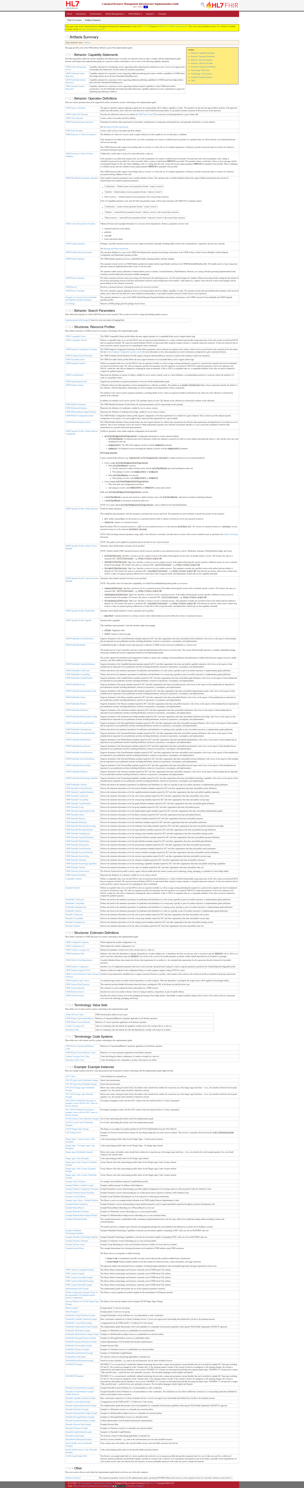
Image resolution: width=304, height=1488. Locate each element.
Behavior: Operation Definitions (203, 56)
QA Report (92, 1486)
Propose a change (135, 1486)
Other (193, 80)
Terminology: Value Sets (200, 70)
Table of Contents (79, 1486)
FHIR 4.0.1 (149, 1483)
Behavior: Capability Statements (203, 53)
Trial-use (87, 42)
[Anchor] (100, 36)
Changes (162, 13)
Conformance (95, 13)
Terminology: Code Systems (201, 74)
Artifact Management (114, 13)
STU (145, 26)
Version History (103, 1486)
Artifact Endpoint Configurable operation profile (124, 352)
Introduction (81, 13)
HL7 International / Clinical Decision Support (95, 1483)
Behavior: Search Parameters (201, 60)
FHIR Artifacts (134, 13)
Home (69, 13)
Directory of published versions (90, 29)
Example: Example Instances (201, 77)
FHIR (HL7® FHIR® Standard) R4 (172, 26)
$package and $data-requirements (116, 127)
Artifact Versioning (230, 534)
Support (149, 13)
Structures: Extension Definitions (203, 67)
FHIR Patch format (145, 114)
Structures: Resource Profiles (202, 63)
